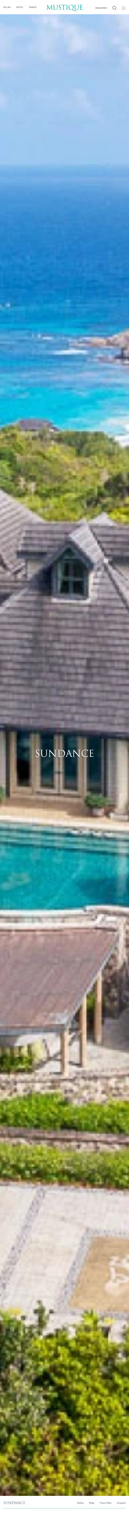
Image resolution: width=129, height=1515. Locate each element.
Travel (33, 7)
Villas (7, 7)
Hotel (19, 7)
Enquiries (101, 8)
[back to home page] (64, 5)
